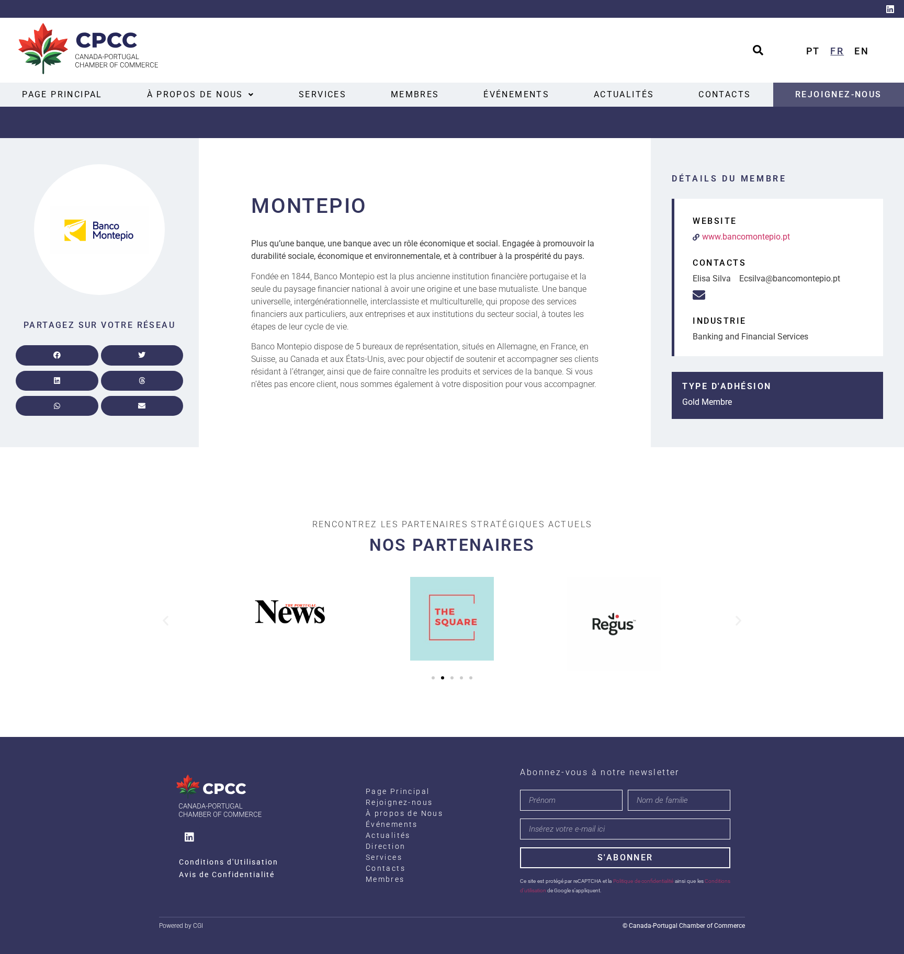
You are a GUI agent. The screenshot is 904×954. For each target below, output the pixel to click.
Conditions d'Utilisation (228, 862)
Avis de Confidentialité (227, 874)
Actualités (624, 94)
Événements (516, 94)
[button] (200, 95)
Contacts (724, 94)
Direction (386, 846)
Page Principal (62, 94)
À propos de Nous (195, 94)
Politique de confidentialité (643, 881)
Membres (415, 94)
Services (322, 94)
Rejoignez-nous (838, 94)
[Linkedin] (890, 9)
